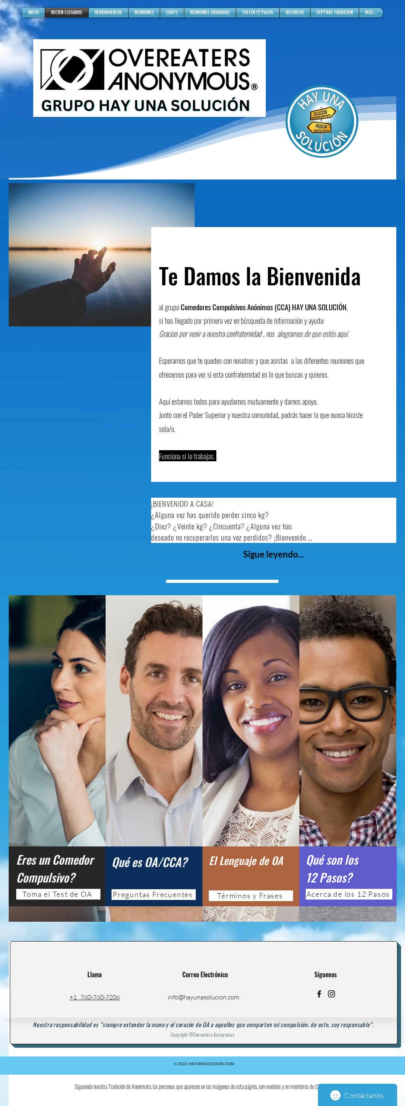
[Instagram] (331, 994)
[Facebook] (319, 994)
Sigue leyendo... (273, 554)
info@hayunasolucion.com (203, 997)
